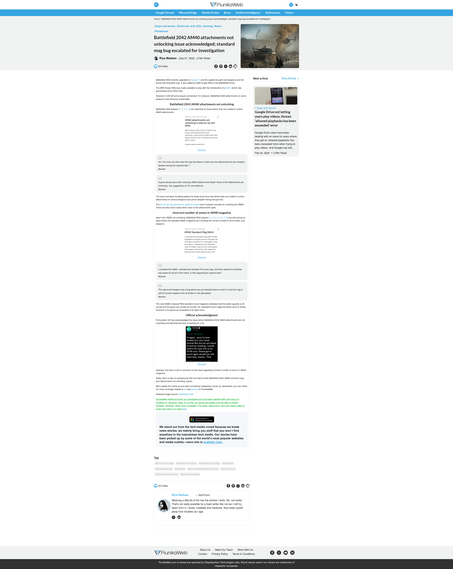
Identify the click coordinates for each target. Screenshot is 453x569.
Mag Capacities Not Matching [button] (190, 474)
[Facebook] (272, 552)
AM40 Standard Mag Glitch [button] (163, 469)
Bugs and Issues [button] (165, 26)
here (184, 408)
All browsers (272, 12)
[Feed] (292, 552)
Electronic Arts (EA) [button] (189, 26)
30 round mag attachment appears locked (179, 204)
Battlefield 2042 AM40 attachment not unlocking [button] (203, 469)
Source (202, 150)
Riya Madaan (168, 58)
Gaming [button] (208, 26)
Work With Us (245, 549)
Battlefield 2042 (186, 394)
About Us (205, 549)
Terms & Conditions (244, 554)
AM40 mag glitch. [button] (227, 463)
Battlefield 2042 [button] (180, 469)
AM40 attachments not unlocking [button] (209, 463)
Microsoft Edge (188, 12)
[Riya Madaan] (163, 505)
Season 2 (196, 79)
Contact (202, 554)
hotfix (228, 87)
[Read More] (276, 96)
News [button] (217, 26)
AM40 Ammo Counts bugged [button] (164, 463)
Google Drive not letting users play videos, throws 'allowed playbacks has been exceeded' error (275, 118)
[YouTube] (285, 552)
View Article (288, 78)
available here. (213, 442)
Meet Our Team (224, 549)
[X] (279, 552)
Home (157, 18)
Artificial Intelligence (248, 12)
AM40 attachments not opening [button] (186, 463)
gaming (195, 389)
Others (289, 12)
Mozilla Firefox (210, 12)
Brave (227, 12)
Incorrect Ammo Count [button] (228, 469)
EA (185, 389)
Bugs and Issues (266, 108)
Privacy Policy (220, 554)
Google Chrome (165, 12)
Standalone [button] (161, 31)
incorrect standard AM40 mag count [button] (166, 474)
